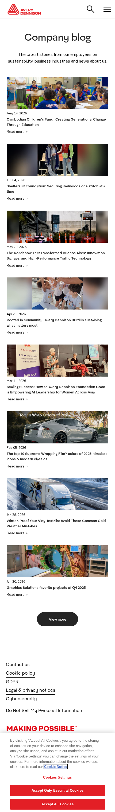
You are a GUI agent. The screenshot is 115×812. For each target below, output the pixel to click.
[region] (57, 772)
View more (57, 619)
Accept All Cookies (57, 804)
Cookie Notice (55, 767)
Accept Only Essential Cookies (57, 790)
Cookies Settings (57, 777)
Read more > (17, 131)
